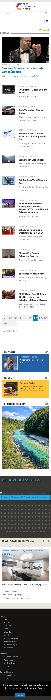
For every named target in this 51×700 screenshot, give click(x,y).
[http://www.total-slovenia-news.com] (25, 6)
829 (5, 323)
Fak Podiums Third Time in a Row (33, 182)
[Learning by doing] (8, 294)
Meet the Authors (11, 657)
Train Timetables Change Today (31, 111)
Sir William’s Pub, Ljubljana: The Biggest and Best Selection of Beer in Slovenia (33, 296)
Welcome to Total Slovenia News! (31, 360)
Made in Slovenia (11, 638)
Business (7, 625)
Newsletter (8, 648)
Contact (7, 666)
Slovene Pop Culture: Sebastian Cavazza (29, 255)
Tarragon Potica (27, 383)
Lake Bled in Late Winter (31, 159)
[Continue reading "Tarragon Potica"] (11, 389)
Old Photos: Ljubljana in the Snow (33, 91)
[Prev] (4, 318)
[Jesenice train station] (8, 110)
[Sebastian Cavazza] (8, 253)
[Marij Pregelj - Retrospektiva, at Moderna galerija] (8, 230)
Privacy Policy (9, 675)
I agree (20, 695)
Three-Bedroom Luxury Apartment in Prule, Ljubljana (24, 584)
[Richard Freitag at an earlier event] (8, 133)
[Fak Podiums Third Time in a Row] (8, 180)
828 (46, 318)
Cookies (7, 678)
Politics (7, 622)
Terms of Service (6, 672)
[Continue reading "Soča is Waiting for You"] (25, 437)
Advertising (8, 660)
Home (2, 616)
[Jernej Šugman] (25, 50)
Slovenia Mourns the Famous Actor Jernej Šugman (24, 70)
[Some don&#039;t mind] (8, 273)
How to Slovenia (10, 641)
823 (20, 318)
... (25, 318)
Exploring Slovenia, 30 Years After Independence (25, 497)
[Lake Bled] (8, 159)
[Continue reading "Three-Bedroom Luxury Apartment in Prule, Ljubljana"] (25, 565)
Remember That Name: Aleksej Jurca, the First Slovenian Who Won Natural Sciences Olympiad (33, 208)
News (6, 619)
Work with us (9, 663)
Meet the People (10, 644)
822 (15, 318)
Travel (6, 635)
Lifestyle (7, 632)
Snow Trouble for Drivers (31, 273)
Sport (6, 629)
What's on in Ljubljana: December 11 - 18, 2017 (31, 231)
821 (10, 318)
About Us (3, 653)
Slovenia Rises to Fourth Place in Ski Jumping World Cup (32, 136)
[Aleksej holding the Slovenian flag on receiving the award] (8, 203)
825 (31, 318)
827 (41, 318)
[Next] (14, 323)
